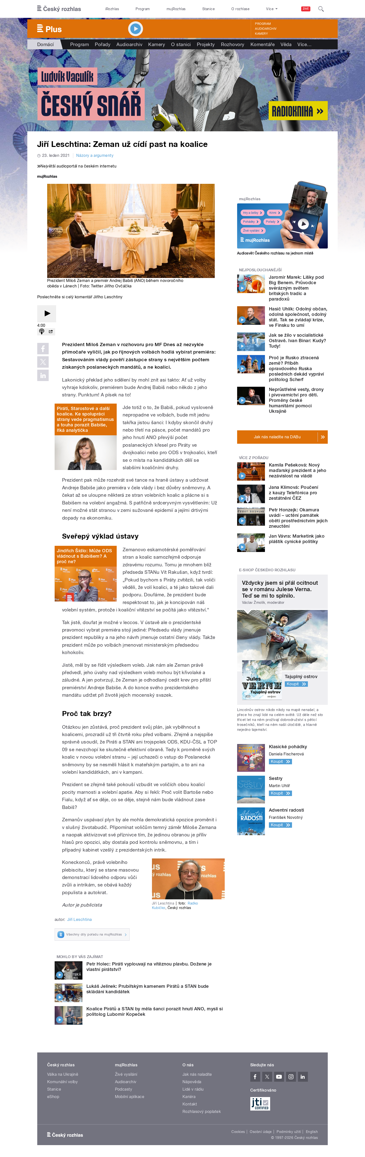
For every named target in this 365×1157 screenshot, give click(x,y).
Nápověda (191, 1081)
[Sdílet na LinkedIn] (43, 375)
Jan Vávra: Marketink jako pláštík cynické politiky (297, 538)
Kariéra (188, 1096)
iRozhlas (112, 9)
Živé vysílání (251, 230)
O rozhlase (240, 9)
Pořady (102, 44)
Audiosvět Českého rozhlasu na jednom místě (275, 253)
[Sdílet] (50, 331)
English (312, 1132)
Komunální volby (62, 1081)
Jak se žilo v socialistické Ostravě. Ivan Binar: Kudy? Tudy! (297, 340)
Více (304, 44)
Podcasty (123, 1089)
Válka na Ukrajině (62, 1074)
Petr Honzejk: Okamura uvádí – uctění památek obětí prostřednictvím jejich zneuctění (298, 518)
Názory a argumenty (95, 155)
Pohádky (249, 221)
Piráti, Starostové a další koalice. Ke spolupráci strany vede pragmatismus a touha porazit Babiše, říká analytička (85, 419)
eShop (53, 1096)
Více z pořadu (254, 458)
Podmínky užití (289, 1132)
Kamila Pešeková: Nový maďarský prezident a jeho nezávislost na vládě (297, 470)
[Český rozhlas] (59, 9)
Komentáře (263, 44)
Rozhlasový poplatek (201, 1111)
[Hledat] (321, 9)
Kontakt (189, 1104)
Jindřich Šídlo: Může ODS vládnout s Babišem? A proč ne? (84, 556)
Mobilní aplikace (130, 1096)
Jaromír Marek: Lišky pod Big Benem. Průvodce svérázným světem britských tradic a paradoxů (296, 288)
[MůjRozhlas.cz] (47, 177)
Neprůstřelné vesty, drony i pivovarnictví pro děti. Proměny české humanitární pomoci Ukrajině (296, 400)
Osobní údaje (261, 1132)
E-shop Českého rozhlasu (267, 570)
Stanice (208, 9)
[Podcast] (41, 331)
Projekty (206, 44)
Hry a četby (250, 213)
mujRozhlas (176, 9)
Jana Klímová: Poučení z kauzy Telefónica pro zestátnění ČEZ (293, 493)
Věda (286, 44)
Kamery (261, 33)
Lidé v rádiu (193, 1089)
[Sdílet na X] (43, 362)
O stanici (181, 44)
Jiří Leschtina (79, 919)
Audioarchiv (265, 28)
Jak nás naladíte (197, 1074)
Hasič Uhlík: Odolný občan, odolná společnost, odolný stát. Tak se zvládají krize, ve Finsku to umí (298, 317)
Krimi (272, 213)
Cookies (238, 1132)
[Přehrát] (46, 313)
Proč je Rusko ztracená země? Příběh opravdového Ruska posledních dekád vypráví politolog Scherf (296, 368)
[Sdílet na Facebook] (43, 348)
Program (143, 9)
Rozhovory (233, 44)
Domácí (45, 44)
